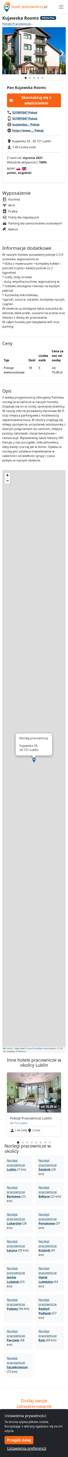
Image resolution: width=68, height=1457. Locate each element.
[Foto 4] (38, 78)
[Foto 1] (26, 78)
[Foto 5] (42, 78)
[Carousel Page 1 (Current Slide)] (18, 1142)
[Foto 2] (30, 78)
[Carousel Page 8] (50, 1142)
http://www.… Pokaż (28, 130)
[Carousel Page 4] (32, 1142)
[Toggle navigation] (61, 7)
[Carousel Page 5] (36, 1142)
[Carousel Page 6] (41, 1142)
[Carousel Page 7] (45, 1142)
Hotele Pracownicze (16, 24)
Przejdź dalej (19, 1440)
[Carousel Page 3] (27, 1142)
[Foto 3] (34, 78)
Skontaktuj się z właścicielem (36, 100)
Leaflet (9, 1048)
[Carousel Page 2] (23, 1142)
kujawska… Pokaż (25, 124)
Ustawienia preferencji (26, 1448)
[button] (34, 760)
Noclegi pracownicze (16, 1165)
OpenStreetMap (35, 1048)
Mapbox (22, 1051)
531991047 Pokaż (24, 112)
